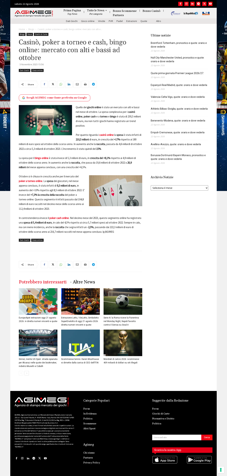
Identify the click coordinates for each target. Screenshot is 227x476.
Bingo (31, 29)
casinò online (106, 135)
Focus (29, 34)
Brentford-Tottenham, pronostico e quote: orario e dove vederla (179, 45)
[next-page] (26, 373)
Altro (158, 21)
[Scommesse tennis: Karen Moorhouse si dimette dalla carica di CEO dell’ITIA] (80, 343)
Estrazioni (131, 21)
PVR (111, 21)
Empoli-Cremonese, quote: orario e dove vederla (177, 132)
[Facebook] (180, 4)
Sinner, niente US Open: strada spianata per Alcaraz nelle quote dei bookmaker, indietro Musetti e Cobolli (38, 362)
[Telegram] (198, 4)
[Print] (85, 84)
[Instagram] (186, 4)
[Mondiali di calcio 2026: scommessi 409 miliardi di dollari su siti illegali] (123, 343)
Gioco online (88, 21)
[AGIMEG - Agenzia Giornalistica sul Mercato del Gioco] (34, 14)
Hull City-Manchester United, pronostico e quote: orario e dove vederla (177, 59)
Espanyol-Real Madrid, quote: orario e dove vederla (179, 85)
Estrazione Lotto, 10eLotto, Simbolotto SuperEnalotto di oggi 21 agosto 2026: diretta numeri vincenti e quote (80, 321)
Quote (143, 21)
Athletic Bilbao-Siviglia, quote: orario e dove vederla (179, 108)
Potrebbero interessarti (43, 282)
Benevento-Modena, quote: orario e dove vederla (178, 120)
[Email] (77, 84)
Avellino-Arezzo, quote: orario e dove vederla (176, 144)
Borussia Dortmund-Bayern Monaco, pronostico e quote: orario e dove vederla (178, 157)
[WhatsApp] (60, 84)
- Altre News (82, 282)
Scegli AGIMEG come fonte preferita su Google (56, 97)
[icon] (165, 463)
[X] (204, 4)
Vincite (101, 21)
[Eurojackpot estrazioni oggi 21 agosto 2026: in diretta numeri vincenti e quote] (38, 301)
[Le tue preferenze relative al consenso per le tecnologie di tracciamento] (220, 469)
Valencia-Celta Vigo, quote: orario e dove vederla (178, 96)
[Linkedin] (192, 4)
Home (22, 29)
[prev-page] (21, 373)
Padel (120, 21)
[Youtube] (210, 4)
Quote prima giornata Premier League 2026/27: (177, 73)
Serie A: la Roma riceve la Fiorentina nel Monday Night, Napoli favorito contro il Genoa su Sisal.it (121, 321)
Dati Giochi (71, 21)
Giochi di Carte (41, 34)
